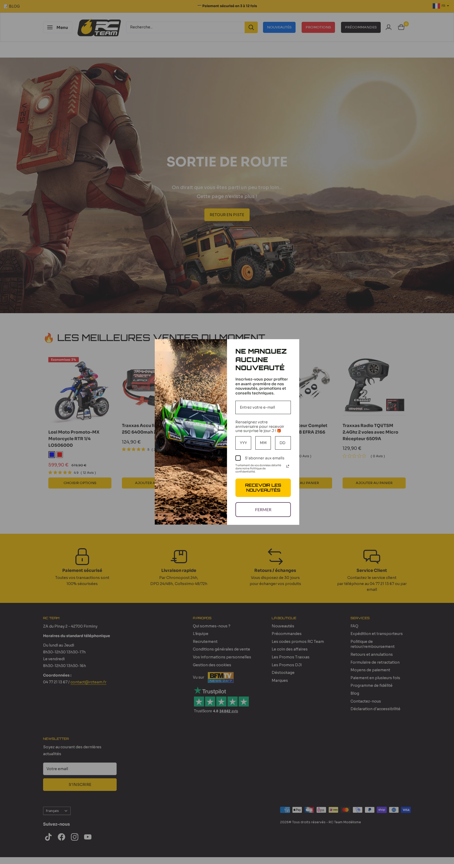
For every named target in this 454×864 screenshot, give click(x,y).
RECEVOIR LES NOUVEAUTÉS (263, 487)
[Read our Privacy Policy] (288, 466)
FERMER (263, 509)
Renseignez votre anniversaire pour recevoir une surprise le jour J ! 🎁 (259, 426)
